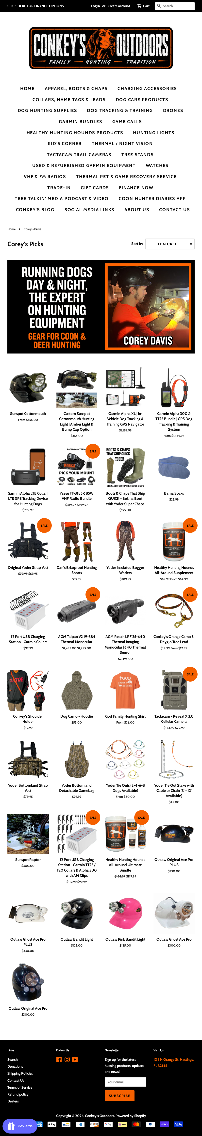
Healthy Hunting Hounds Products (75, 132)
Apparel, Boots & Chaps (76, 88)
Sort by (137, 243)
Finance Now (136, 187)
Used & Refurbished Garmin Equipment (84, 165)
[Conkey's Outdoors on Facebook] (59, 1060)
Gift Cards (95, 187)
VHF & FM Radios (45, 176)
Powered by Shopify (131, 1116)
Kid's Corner (65, 143)
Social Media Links (89, 209)
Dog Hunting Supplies (47, 110)
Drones (173, 110)
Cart (146, 6)
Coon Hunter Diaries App (152, 198)
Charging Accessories (147, 88)
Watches (157, 165)
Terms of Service (19, 1087)
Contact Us (174, 209)
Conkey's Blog (35, 209)
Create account (119, 6)
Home (27, 88)
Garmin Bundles (80, 121)
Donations (15, 1066)
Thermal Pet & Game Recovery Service (126, 176)
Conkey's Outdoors (99, 1116)
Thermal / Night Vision (122, 143)
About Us (136, 209)
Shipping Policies (20, 1073)
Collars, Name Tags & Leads (69, 99)
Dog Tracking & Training (120, 110)
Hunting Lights (153, 132)
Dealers (13, 1101)
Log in (95, 6)
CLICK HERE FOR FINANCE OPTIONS (35, 6)
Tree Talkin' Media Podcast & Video (62, 198)
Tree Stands (137, 154)
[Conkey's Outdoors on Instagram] (67, 1060)
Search (12, 1059)
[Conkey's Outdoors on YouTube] (75, 1060)
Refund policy (18, 1094)
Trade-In (59, 187)
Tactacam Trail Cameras (79, 154)
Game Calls (127, 121)
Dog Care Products (142, 99)
